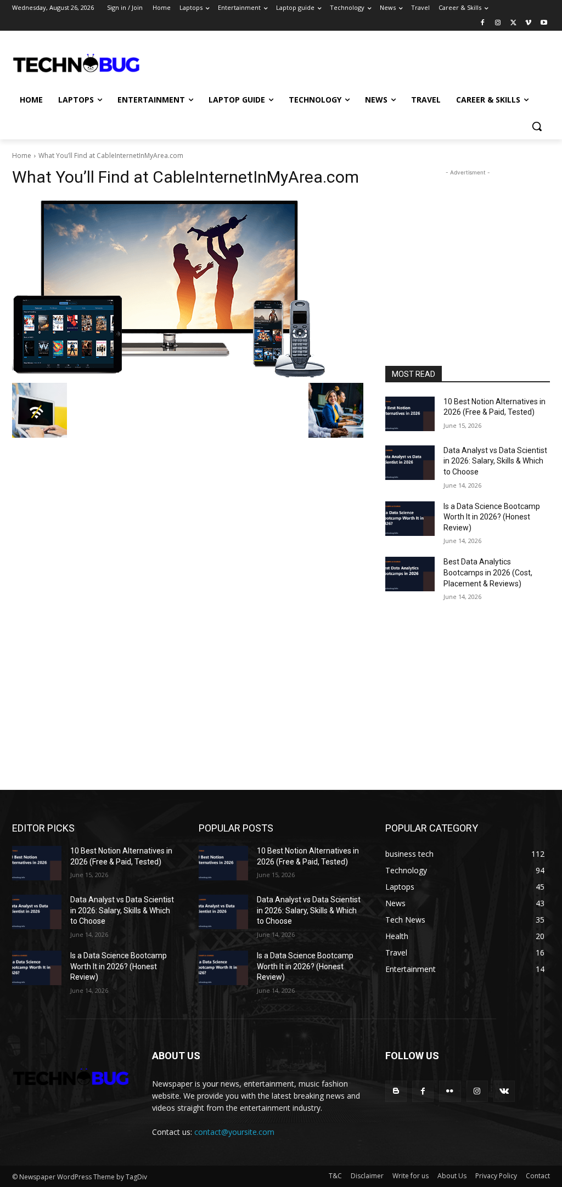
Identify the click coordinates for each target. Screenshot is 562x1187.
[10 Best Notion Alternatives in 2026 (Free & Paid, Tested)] (410, 414)
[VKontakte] (504, 1091)
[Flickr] (449, 1091)
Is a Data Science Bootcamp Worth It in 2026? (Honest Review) (491, 517)
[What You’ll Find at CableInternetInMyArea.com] (187, 287)
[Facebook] (482, 23)
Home (21, 155)
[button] (537, 126)
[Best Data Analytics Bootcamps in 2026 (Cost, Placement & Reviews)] (410, 574)
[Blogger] (396, 1091)
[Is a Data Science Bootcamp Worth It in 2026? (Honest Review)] (410, 518)
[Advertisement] (269, 62)
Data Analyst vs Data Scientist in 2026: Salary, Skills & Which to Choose (495, 461)
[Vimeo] (528, 23)
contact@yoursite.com (234, 1132)
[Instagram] (498, 23)
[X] (513, 23)
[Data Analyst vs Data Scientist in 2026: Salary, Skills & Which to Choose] (410, 462)
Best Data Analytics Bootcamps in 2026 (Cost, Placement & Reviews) (487, 572)
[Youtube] (543, 23)
